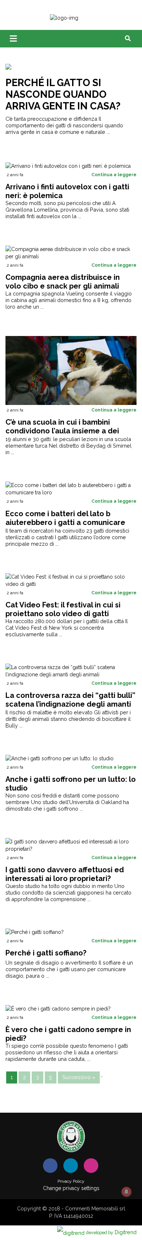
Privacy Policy (71, 1181)
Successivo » (78, 1077)
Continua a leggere (114, 174)
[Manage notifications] (126, 1192)
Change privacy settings (71, 1188)
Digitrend (111, 1232)
